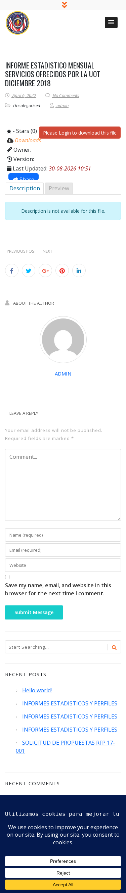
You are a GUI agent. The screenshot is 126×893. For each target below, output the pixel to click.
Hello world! (37, 690)
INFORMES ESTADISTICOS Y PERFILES (69, 703)
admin (63, 373)
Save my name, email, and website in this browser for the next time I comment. (58, 589)
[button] (111, 22)
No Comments (66, 95)
